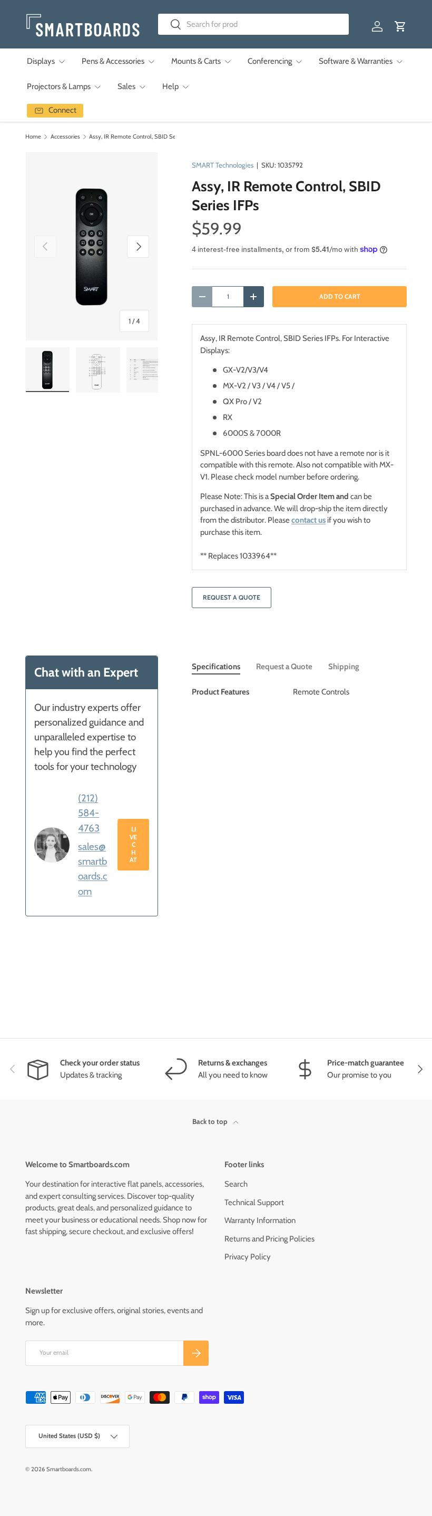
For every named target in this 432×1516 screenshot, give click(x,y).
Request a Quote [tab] (284, 666)
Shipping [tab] (343, 666)
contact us (308, 520)
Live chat (133, 844)
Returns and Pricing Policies (269, 1239)
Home (33, 137)
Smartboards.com (68, 1469)
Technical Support (254, 1202)
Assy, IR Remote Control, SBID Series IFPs (143, 137)
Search (236, 1184)
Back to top (210, 1121)
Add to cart (339, 296)
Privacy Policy (247, 1256)
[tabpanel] (299, 692)
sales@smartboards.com (92, 868)
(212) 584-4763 (89, 813)
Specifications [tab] (216, 666)
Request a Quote (231, 597)
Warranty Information (260, 1220)
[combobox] (253, 24)
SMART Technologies (222, 165)
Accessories (65, 137)
